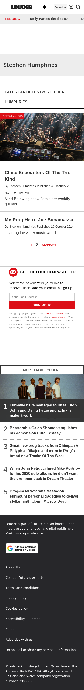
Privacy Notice (59, 316)
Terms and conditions (23, 588)
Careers (12, 629)
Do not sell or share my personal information (41, 650)
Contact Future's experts (25, 577)
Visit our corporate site (24, 533)
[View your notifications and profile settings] (44, 7)
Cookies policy (17, 608)
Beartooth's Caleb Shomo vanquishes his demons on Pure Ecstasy (43, 430)
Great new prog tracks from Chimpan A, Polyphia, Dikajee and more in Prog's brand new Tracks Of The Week (44, 451)
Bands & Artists (12, 116)
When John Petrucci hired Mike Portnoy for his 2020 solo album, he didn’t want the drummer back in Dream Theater (45, 473)
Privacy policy (16, 598)
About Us (13, 567)
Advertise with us (19, 639)
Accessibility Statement (24, 619)
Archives (49, 245)
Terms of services (54, 313)
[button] (5, 7)
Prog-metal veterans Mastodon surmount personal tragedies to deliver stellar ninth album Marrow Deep (44, 496)
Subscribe (60, 7)
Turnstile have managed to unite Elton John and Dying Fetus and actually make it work (43, 410)
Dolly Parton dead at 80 (49, 18)
